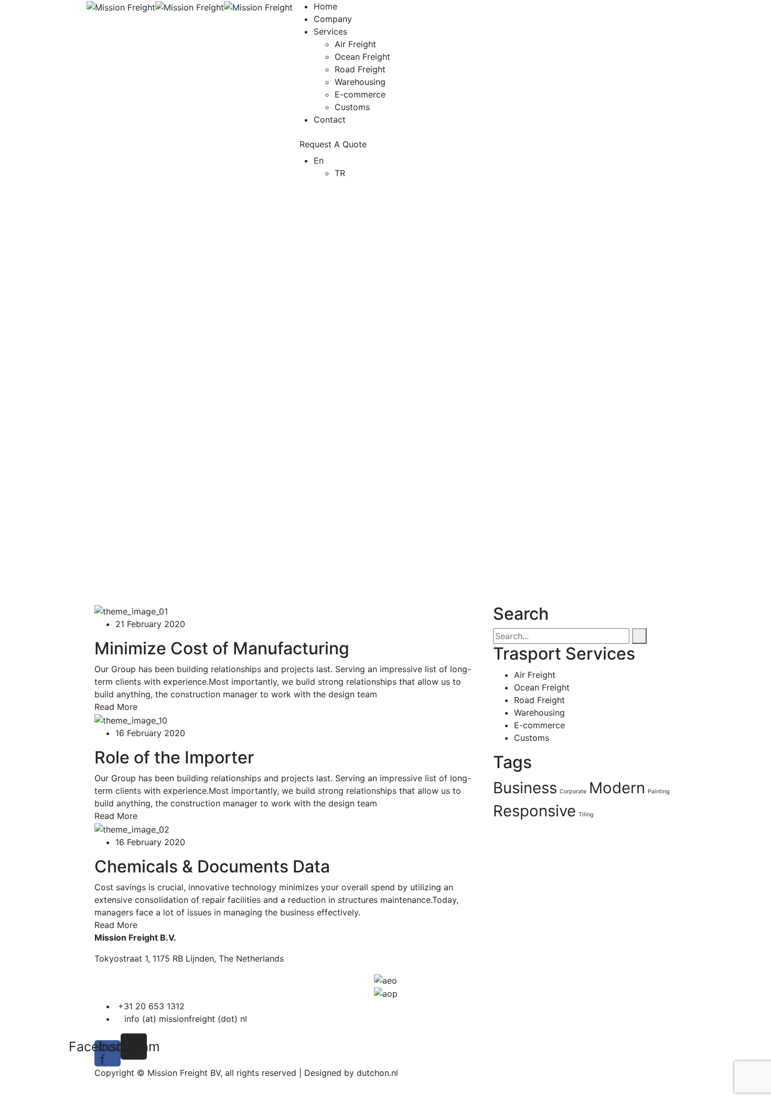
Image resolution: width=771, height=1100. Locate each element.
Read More (115, 707)
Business (525, 788)
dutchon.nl (377, 1072)
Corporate (573, 791)
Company (333, 19)
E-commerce (360, 94)
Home (325, 6)
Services (330, 31)
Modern (617, 788)
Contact (330, 119)
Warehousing (360, 82)
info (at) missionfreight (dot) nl (185, 1018)
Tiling (586, 814)
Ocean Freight (362, 56)
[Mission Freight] (121, 6)
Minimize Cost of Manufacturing (221, 648)
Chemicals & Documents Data (212, 866)
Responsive (534, 811)
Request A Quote (333, 144)
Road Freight (360, 69)
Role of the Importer (174, 757)
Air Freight (355, 44)
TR (340, 173)
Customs (352, 107)
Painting (659, 791)
